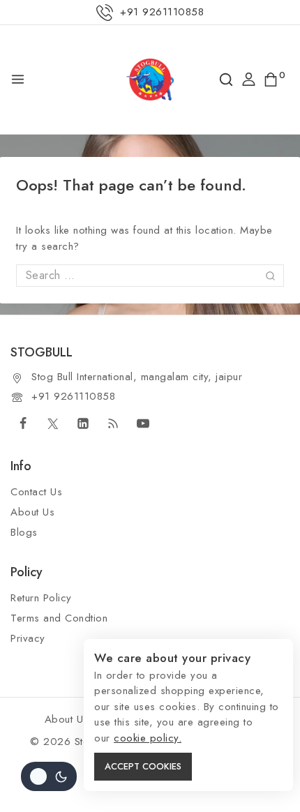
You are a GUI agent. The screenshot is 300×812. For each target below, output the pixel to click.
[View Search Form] (226, 79)
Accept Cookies (143, 766)
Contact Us (36, 491)
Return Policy (41, 598)
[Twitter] (53, 423)
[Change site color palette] (49, 776)
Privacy (27, 638)
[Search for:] (150, 275)
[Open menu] (17, 79)
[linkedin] (83, 423)
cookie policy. (147, 738)
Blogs (24, 532)
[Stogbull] (150, 79)
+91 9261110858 (73, 396)
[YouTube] (143, 423)
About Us (32, 512)
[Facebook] (23, 423)
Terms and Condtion (58, 618)
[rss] (113, 423)
